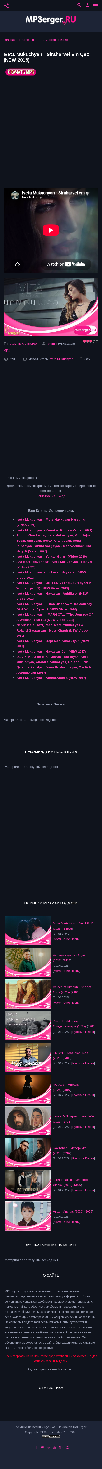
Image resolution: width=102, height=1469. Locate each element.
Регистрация (46, 496)
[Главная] (51, 22)
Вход (61, 496)
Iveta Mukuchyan (61, 359)
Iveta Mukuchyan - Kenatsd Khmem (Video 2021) (54, 530)
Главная (10, 39)
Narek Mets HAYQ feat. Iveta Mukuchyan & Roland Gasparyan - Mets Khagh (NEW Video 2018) (52, 630)
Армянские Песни (66, 939)
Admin (52, 343)
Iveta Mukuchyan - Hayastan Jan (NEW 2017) (51, 651)
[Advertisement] (51, 133)
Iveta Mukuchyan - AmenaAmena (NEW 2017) (51, 678)
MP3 (7, 350)
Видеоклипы (28, 39)
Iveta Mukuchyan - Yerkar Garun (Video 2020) (51, 556)
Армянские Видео (55, 39)
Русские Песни (83, 1032)
